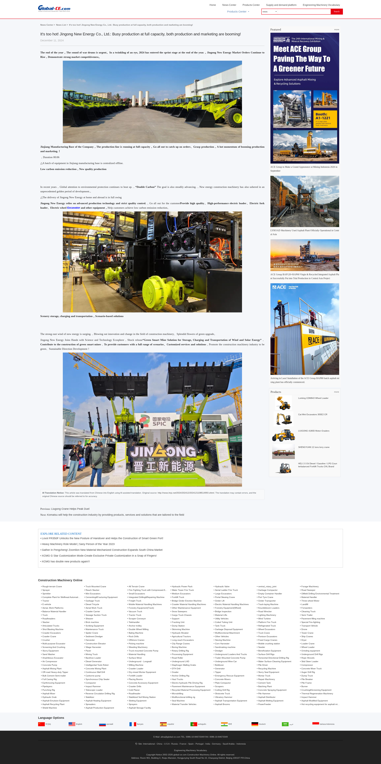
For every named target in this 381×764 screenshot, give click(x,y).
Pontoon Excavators (267, 636)
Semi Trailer (307, 615)
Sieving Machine (223, 640)
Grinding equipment (310, 651)
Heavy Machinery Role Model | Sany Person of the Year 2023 (78, 544)
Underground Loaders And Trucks (231, 654)
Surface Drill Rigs (266, 654)
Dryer (304, 640)
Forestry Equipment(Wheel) (228, 608)
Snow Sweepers (179, 611)
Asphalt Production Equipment (100, 708)
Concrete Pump (49, 665)
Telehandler (134, 622)
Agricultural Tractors (181, 636)
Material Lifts (221, 615)
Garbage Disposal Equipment (229, 629)
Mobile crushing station (269, 643)
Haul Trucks (177, 679)
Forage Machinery (310, 586)
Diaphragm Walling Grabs (184, 665)
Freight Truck (135, 601)
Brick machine (92, 622)
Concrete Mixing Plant (96, 668)
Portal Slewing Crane (225, 597)
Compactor (91, 683)
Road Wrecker (265, 611)
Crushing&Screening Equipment (316, 690)
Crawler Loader (136, 668)
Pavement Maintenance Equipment (188, 686)
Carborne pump (93, 675)
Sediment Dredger (94, 636)
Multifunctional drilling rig (183, 697)
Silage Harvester (93, 647)
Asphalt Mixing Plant (51, 668)
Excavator (73, 207)
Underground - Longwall (140, 661)
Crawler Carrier (93, 611)
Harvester (90, 640)
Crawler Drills (135, 686)
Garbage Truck (93, 601)
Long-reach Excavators (183, 640)
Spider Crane (92, 633)
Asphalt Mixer (48, 693)
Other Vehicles (222, 636)
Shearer (89, 618)
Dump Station (178, 626)
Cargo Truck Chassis (182, 615)
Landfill (304, 604)
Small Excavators (137, 593)
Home (213, 5)
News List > (62, 25)
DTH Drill (176, 668)
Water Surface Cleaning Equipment (274, 661)
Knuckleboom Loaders (268, 608)
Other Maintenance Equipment (186, 608)
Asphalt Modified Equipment (314, 700)
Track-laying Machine (268, 604)
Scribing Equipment (95, 626)
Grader (175, 672)
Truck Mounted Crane (96, 586)
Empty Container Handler (270, 593)
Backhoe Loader (93, 658)
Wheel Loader (308, 647)
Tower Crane (307, 633)
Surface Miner (135, 658)
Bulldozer (219, 665)
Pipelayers (47, 686)
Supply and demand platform (281, 5)
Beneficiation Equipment (269, 651)
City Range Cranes (181, 643)
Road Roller (177, 658)
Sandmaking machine (225, 647)
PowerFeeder (264, 704)
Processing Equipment (182, 654)
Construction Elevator (96, 643)
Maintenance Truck (95, 629)
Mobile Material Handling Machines (145, 604)
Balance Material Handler (54, 611)
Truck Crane (264, 633)
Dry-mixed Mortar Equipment (142, 672)
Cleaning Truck (308, 611)
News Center (229, 5)
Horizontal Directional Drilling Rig (273, 658)
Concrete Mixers (223, 679)
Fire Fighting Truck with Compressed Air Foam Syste (153, 590)
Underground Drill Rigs (312, 654)
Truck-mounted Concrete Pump (143, 651)
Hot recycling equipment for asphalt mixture (321, 704)
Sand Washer (48, 654)
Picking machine (136, 643)
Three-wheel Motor (310, 601)
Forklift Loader (135, 675)
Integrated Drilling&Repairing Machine (146, 597)
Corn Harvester (222, 643)
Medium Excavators (181, 593)
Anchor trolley (135, 626)
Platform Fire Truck (267, 622)
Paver (88, 651)
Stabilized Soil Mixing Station (142, 697)
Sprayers (133, 704)
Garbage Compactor (268, 590)
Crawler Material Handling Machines (189, 604)
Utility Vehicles (221, 618)
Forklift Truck (178, 597)
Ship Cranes (307, 636)
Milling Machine (136, 665)
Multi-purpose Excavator (53, 643)
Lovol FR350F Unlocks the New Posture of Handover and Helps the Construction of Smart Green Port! (102, 538)
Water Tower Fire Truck (183, 590)
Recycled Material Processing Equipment (191, 690)
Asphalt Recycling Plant (53, 704)
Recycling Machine (267, 668)
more (336, 29)
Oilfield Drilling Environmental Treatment (320, 593)
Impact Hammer (309, 697)
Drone (304, 629)
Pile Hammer (264, 693)
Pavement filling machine (313, 618)
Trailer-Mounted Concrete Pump (230, 658)
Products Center (251, 5)
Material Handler (309, 597)
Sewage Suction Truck (96, 615)
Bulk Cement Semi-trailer (54, 675)
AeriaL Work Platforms (52, 608)
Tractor (45, 601)
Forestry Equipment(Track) (141, 608)
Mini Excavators (93, 593)
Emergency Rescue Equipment (229, 675)
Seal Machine (178, 700)
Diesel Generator (94, 661)
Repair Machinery (266, 679)
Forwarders (306, 608)
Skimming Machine (181, 629)
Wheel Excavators (266, 629)
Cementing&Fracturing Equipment (102, 597)
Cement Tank (264, 683)
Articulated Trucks (50, 626)
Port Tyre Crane (265, 597)
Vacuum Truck (135, 611)
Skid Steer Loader (309, 661)
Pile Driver (263, 665)
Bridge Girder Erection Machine (187, 601)
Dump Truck (307, 675)
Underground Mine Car (226, 661)
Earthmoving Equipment (53, 683)
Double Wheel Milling (139, 629)
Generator (220, 668)
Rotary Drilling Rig (180, 651)
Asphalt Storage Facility (140, 708)
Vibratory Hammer (223, 697)
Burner (304, 686)
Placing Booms (136, 679)
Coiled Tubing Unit (223, 622)
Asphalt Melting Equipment (270, 700)
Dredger (219, 651)
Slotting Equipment (137, 700)
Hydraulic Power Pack (182, 586)
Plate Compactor (223, 683)
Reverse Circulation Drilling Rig (100, 693)
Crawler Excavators (51, 633)
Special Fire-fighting (310, 622)
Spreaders (90, 704)
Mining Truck (92, 654)
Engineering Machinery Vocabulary (321, 5)
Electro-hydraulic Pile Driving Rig (187, 683)
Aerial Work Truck (94, 608)
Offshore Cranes (136, 640)
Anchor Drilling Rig (180, 675)
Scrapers (219, 686)
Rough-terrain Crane (52, 586)
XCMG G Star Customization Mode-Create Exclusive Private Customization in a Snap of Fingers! (99, 555)
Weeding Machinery (138, 647)
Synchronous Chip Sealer (98, 679)
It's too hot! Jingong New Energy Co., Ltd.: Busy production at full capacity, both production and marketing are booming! (131, 25)
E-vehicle (46, 604)
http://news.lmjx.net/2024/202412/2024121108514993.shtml (186, 493)
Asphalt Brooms (222, 704)
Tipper (218, 672)
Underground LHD (180, 661)
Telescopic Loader (94, 690)
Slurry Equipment (50, 651)
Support (175, 618)
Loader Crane (307, 643)
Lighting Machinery (267, 615)
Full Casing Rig (49, 679)
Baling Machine (136, 633)
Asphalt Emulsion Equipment (55, 700)
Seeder (261, 647)
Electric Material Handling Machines (232, 604)
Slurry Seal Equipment (268, 672)
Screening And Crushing (53, 647)
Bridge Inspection (223, 611)
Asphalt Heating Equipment (98, 700)
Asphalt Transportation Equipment (231, 700)
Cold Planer (134, 690)
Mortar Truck (264, 675)
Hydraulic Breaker (180, 633)
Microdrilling (177, 693)
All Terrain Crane (137, 586)
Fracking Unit (178, 622)
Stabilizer (90, 697)
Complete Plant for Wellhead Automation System (65, 597)
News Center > (47, 25)
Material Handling (137, 654)
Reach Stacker (92, 590)
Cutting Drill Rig (222, 690)
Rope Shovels (307, 658)
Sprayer (46, 590)
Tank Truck (220, 626)
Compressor (307, 665)
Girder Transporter (267, 601)
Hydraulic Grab (49, 697)
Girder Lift (219, 601)
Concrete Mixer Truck (311, 668)
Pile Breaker (307, 679)
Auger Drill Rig (308, 672)
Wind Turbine (264, 618)
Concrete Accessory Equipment (143, 683)
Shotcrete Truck (222, 693)
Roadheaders (48, 618)
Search (336, 11)
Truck (45, 615)
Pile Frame (306, 683)
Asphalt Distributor (266, 697)
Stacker (46, 622)
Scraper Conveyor (137, 618)
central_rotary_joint (267, 586)
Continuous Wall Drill (95, 672)
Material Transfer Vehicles (184, 704)
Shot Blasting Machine (52, 629)
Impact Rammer (93, 686)
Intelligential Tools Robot (97, 665)
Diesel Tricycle (92, 604)
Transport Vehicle (309, 626)
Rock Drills (134, 636)
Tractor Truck (135, 615)
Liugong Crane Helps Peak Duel (70, 508)
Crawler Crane (49, 636)
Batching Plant (265, 686)
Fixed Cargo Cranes (267, 640)
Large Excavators (223, 593)
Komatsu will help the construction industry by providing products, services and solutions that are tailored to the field (115, 514)
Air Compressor (49, 661)
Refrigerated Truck (267, 626)
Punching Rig (48, 690)
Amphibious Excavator (52, 658)
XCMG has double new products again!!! (66, 561)
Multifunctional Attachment (227, 633)
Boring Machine (179, 647)
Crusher (46, 640)
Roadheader (134, 693)
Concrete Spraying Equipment (272, 690)
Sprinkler (46, 593)
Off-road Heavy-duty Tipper (55, 672)
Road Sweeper (308, 590)
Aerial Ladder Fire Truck (226, 590)
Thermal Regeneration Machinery (317, 693)
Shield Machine (49, 708)
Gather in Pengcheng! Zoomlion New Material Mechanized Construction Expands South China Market (102, 549)
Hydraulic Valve (222, 586)
